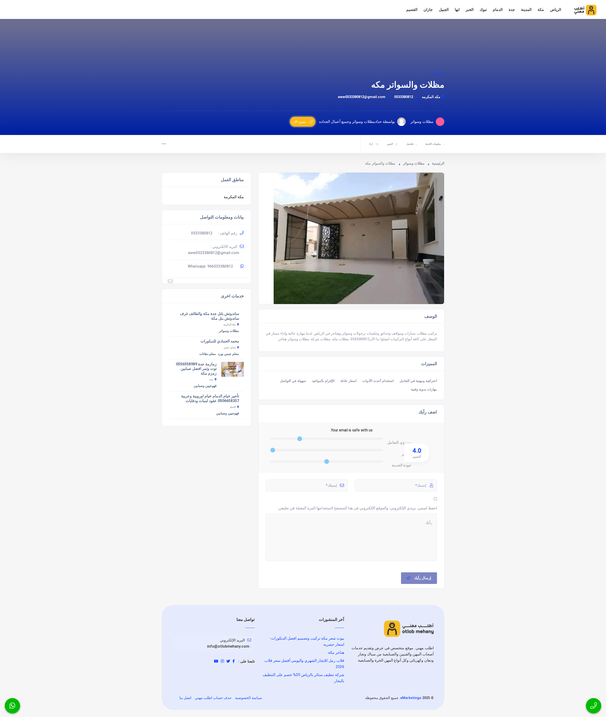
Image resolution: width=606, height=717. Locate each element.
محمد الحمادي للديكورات (220, 341)
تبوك (483, 9)
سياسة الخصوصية (248, 698)
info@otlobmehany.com (228, 646)
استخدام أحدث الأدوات (378, 381)
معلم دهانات (207, 354)
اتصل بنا (185, 698)
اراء (371, 144)
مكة (541, 9)
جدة (512, 9)
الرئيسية (438, 163)
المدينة (526, 9)
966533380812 (220, 266)
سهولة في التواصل (293, 381)
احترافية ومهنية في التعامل (418, 381)
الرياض (555, 9)
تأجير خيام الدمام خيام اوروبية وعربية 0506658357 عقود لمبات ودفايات (210, 398)
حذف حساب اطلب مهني (213, 698)
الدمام (498, 9)
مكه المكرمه (431, 97)
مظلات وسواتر (413, 163)
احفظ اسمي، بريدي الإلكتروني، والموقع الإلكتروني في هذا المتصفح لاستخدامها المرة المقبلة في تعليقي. (357, 508)
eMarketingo (410, 698)
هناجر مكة (336, 652)
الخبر (469, 9)
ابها (457, 9)
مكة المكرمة (234, 197)
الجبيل (444, 9)
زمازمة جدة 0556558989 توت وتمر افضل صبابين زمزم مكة (196, 369)
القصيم (411, 9)
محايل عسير (230, 347)
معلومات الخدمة (433, 144)
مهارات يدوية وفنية (424, 389)
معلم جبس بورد (228, 354)
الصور (390, 144)
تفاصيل (410, 144)
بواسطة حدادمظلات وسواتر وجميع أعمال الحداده (357, 121)
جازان (428, 9)
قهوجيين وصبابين (205, 386)
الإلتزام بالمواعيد (323, 381)
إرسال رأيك (422, 578)
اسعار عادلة (348, 381)
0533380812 (403, 97)
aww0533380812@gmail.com (361, 97)
